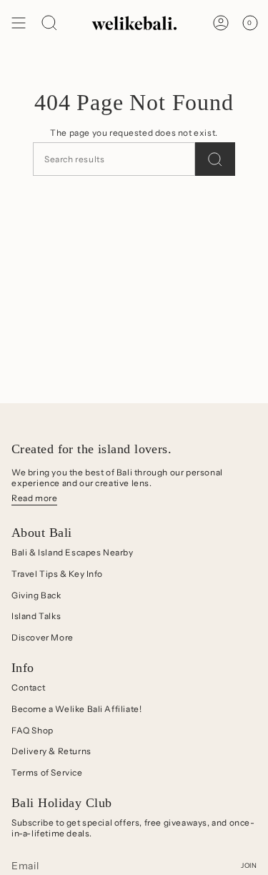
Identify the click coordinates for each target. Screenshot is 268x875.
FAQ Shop (32, 730)
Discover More (42, 637)
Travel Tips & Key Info (57, 573)
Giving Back (36, 595)
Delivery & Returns (51, 751)
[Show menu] (18, 22)
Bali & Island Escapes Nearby (72, 552)
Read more (34, 498)
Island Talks (36, 615)
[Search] (215, 159)
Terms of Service (47, 772)
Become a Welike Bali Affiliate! (76, 708)
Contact (28, 687)
